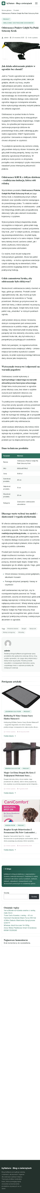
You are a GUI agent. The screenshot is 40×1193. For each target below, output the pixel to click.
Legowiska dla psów (13, 711)
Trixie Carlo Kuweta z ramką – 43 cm (18, 915)
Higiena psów (10, 825)
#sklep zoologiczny (9, 632)
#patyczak (33, 628)
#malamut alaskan (12, 628)
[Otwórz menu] (36, 3)
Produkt (6, 19)
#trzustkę (21, 632)
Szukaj (6, 893)
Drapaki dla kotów (12, 768)
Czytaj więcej (9, 736)
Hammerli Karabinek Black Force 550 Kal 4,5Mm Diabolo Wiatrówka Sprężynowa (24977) (20, 920)
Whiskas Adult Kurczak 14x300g (16, 925)
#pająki (24, 628)
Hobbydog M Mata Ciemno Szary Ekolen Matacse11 (18, 717)
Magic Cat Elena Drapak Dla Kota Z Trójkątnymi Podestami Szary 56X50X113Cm (19, 775)
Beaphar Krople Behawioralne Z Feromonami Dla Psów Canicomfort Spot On (19, 832)
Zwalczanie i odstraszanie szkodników (18, 23)
